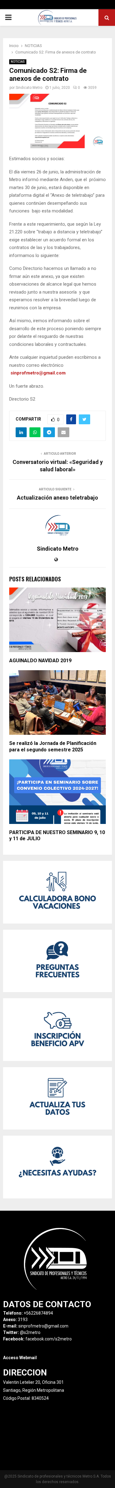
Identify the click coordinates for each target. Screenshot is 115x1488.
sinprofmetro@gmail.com (38, 373)
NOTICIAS (18, 61)
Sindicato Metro (29, 87)
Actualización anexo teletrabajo (57, 497)
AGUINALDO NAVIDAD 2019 (40, 660)
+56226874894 (38, 1313)
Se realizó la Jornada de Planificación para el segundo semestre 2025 (52, 746)
